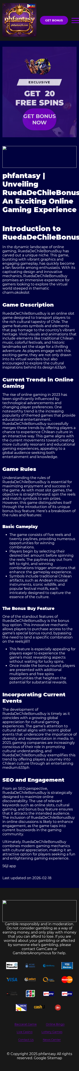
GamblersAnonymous (32, 953)
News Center (52, 1039)
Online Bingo (55, 1024)
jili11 (27, 641)
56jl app (9, 866)
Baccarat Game (25, 1024)
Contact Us (26, 1039)
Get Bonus (54, 20)
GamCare (44, 949)
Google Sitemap (48, 1058)
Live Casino (24, 1031)
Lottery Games (51, 1031)
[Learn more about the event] (39, 157)
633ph (60, 367)
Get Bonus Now (39, 119)
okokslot (22, 292)
